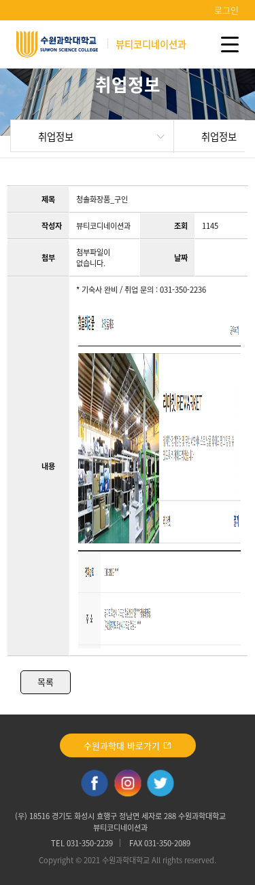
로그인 (226, 9)
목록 (45, 681)
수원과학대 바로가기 (123, 745)
